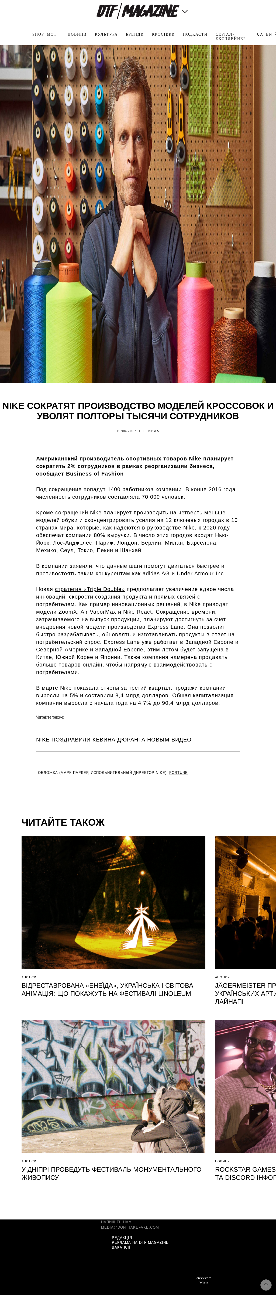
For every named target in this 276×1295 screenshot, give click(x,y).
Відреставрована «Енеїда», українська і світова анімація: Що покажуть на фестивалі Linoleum (107, 989)
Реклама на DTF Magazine (140, 1243)
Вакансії (121, 1247)
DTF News (149, 431)
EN (269, 34)
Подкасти (195, 34)
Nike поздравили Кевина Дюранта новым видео (114, 740)
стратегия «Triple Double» (90, 589)
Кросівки (163, 34)
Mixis (203, 1283)
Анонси (29, 977)
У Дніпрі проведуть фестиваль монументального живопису (112, 1173)
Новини (77, 34)
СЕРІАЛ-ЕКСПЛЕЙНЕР (231, 36)
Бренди (135, 34)
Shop (38, 34)
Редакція (122, 1238)
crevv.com (203, 1278)
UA (260, 34)
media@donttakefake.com (130, 1227)
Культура (106, 34)
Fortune (178, 773)
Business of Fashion (95, 474)
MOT (52, 34)
